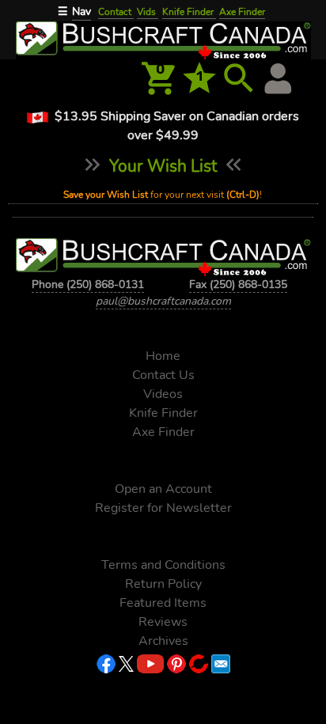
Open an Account (163, 489)
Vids (147, 12)
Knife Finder (189, 12)
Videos (163, 394)
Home (163, 356)
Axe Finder (242, 12)
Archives (163, 641)
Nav (81, 11)
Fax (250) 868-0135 (238, 284)
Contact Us (163, 375)
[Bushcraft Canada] (162, 38)
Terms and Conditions (163, 565)
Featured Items (163, 603)
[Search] (239, 78)
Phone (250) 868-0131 (88, 284)
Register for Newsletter (163, 508)
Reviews (163, 622)
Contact (116, 12)
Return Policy (163, 584)
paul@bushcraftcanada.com (163, 301)
